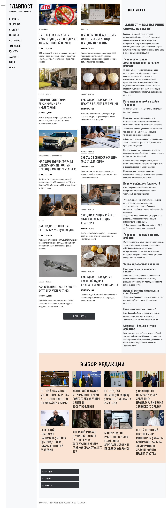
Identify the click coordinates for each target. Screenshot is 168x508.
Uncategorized (45, 156)
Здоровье (13, 56)
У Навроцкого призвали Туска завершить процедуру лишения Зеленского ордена (149, 398)
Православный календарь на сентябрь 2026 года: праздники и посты (98, 39)
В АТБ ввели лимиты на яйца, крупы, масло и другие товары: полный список (58, 39)
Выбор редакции (102, 364)
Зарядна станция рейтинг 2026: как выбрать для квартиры (98, 219)
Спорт (12, 67)
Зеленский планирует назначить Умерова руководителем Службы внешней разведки (53, 440)
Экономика (14, 24)
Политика (14, 18)
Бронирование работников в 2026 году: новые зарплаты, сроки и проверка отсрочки (117, 441)
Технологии (15, 45)
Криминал (14, 35)
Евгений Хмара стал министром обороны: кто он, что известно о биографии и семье (55, 397)
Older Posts (79, 316)
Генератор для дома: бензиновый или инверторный (52, 103)
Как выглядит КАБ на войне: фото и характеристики (57, 288)
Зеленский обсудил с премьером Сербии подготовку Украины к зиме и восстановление (86, 398)
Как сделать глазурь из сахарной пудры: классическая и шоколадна (100, 281)
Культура (13, 51)
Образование (15, 40)
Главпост (21, 6)
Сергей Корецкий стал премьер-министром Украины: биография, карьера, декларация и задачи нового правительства (150, 442)
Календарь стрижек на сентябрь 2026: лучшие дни (56, 228)
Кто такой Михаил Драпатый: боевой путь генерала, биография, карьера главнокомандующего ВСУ (87, 442)
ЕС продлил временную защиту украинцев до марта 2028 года (117, 397)
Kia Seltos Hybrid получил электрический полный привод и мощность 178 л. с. (57, 165)
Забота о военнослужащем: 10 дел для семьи (99, 159)
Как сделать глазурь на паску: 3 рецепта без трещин (99, 101)
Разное (12, 62)
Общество (14, 29)
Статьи (48, 94)
